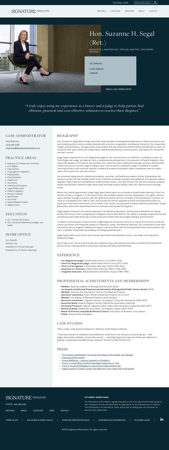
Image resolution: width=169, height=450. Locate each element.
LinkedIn (94, 73)
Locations (115, 11)
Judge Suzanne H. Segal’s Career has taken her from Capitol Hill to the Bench (98, 368)
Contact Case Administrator (118, 89)
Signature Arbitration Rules (75, 420)
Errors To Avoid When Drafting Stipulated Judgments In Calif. (90, 363)
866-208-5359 (20, 404)
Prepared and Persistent (73, 357)
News (51, 410)
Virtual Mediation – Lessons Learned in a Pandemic (86, 360)
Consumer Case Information (111, 420)
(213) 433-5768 (13, 144)
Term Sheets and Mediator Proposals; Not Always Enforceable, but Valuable (97, 355)
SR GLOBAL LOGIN (120, 2)
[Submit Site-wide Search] (155, 2)
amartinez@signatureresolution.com (23, 148)
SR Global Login (142, 420)
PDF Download (96, 63)
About (142, 11)
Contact (153, 11)
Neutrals (101, 11)
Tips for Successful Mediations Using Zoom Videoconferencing (91, 366)
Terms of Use (12, 420)
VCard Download (96, 69)
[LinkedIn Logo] (161, 420)
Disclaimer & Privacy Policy (40, 420)
